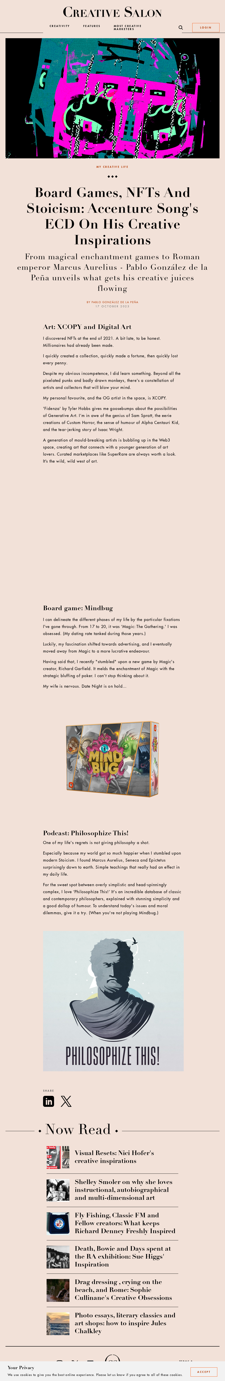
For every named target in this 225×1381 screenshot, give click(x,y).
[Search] (180, 28)
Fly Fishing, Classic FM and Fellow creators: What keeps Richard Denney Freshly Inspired (125, 1224)
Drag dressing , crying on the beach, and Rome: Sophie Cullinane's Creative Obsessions (123, 1290)
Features (92, 26)
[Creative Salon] (112, 12)
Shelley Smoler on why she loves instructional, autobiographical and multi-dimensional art (123, 1190)
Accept (203, 1372)
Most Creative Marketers (128, 27)
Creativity (60, 26)
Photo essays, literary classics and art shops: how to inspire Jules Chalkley (125, 1324)
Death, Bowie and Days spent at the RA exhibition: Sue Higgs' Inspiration (123, 1257)
